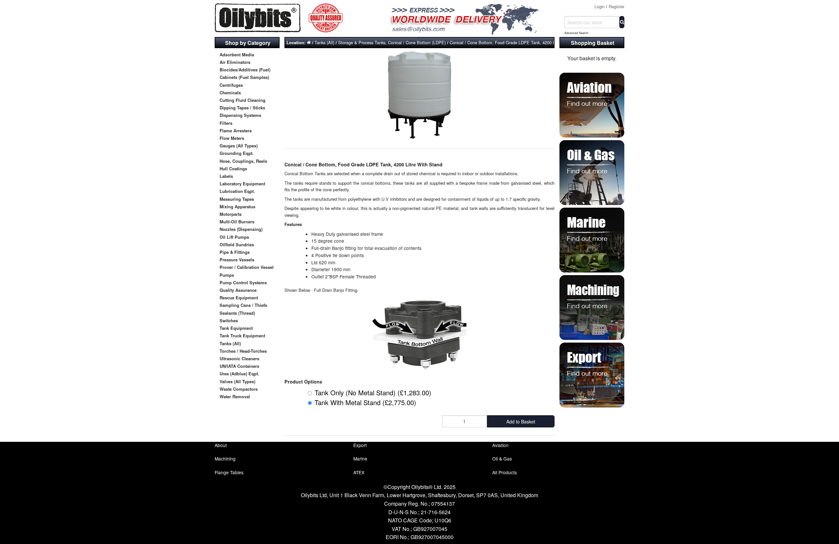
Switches (229, 320)
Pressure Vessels (237, 259)
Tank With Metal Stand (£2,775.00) (365, 402)
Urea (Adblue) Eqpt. (239, 373)
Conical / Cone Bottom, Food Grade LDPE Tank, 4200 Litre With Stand (516, 42)
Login (600, 6)
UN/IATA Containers (239, 366)
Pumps (227, 275)
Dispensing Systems (240, 115)
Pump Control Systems (243, 282)
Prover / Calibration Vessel (247, 267)
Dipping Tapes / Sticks (242, 107)
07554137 (443, 503)
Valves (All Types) (237, 381)
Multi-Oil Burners (237, 221)
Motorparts (231, 214)
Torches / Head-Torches (243, 351)
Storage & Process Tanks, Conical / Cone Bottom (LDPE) (392, 42)
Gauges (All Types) (239, 145)
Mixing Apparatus (237, 206)
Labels (226, 176)
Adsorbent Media (237, 54)
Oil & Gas (502, 458)
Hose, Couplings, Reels (243, 161)
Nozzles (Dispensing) (241, 229)
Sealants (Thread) (237, 313)
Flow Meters (232, 138)
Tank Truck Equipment (242, 335)
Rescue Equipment (239, 297)
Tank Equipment (236, 328)
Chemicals (230, 92)
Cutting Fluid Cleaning (242, 100)
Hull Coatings (233, 168)
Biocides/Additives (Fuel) (245, 69)
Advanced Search (576, 32)
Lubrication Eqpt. (237, 191)
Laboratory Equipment (242, 183)
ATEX (358, 472)
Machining (225, 458)
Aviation (500, 445)
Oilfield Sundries (237, 244)
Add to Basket (520, 421)
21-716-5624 (436, 512)
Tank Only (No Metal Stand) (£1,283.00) (373, 392)
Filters (226, 123)
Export (360, 445)
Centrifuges (231, 85)
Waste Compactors (239, 389)
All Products (504, 472)
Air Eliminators (235, 62)
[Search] (621, 22)
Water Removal (235, 396)
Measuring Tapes (237, 199)
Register (616, 6)
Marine (360, 458)
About (221, 445)
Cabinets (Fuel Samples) (244, 77)
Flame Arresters (236, 130)
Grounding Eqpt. (237, 153)
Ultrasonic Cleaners (239, 358)
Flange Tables (229, 472)
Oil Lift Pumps (234, 237)
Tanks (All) (230, 343)
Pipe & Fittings (235, 252)
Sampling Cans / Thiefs (243, 305)
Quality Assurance (238, 290)
